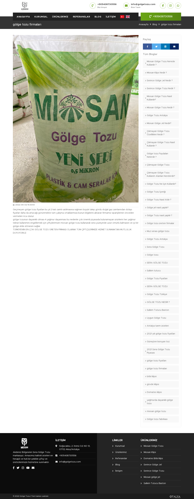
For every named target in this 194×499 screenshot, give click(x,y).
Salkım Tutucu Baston (158, 310)
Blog (98, 17)
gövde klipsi (153, 384)
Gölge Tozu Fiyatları (157, 279)
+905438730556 (107, 5)
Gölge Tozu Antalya (157, 115)
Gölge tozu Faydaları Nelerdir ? (157, 155)
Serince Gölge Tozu (154, 471)
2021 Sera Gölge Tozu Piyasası (158, 351)
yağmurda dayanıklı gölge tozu (160, 402)
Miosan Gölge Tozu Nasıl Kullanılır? (159, 98)
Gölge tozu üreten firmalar (160, 223)
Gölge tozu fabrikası (157, 419)
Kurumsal (41, 17)
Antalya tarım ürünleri (158, 326)
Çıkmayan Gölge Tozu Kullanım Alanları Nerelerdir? (161, 174)
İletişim (111, 17)
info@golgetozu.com (143, 5)
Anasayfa (23, 17)
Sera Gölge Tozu (155, 247)
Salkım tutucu (154, 271)
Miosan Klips (150, 452)
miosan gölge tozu (156, 411)
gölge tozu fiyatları (156, 361)
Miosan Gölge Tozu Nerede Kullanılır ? (161, 63)
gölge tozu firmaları (171, 24)
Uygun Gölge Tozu (156, 318)
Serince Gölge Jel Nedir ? (160, 81)
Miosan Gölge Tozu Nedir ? (160, 108)
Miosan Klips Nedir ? (157, 73)
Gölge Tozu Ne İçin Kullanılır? (161, 184)
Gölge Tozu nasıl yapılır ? (159, 215)
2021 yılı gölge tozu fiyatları (161, 334)
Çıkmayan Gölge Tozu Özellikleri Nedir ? (158, 133)
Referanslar (81, 17)
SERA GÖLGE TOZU (157, 263)
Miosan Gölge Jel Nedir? (159, 123)
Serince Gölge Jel (153, 465)
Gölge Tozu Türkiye (157, 294)
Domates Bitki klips (153, 458)
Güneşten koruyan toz (158, 342)
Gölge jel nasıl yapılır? (158, 208)
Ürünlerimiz (60, 17)
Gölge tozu (152, 255)
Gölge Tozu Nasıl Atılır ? (159, 200)
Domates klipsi (154, 392)
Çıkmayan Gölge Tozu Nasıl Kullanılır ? (161, 144)
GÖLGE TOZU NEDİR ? (158, 302)
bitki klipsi (152, 376)
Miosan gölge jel (152, 477)
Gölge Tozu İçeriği (156, 192)
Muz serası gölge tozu (158, 231)
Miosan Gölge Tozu (153, 446)
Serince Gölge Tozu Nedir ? (161, 88)
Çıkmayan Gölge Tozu (158, 165)
